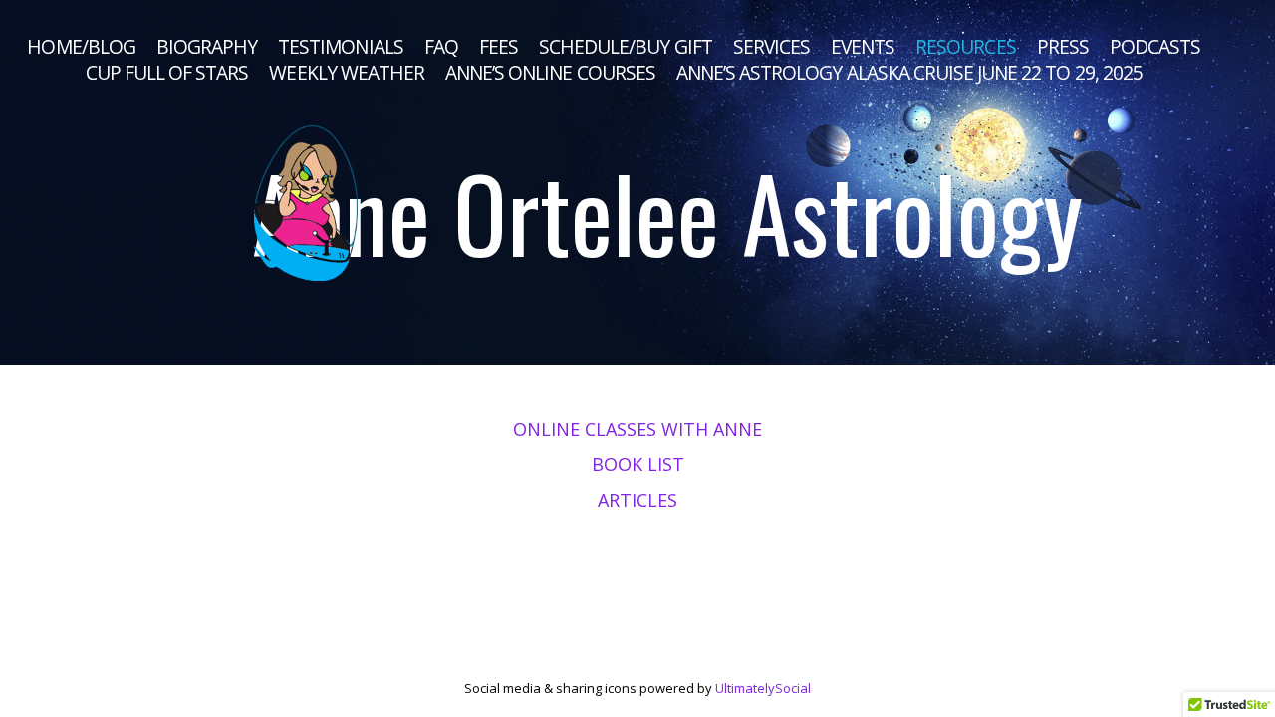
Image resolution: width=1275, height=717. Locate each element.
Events (862, 47)
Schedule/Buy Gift (625, 47)
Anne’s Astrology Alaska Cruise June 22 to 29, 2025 (909, 73)
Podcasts (1155, 47)
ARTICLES (637, 500)
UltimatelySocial (763, 688)
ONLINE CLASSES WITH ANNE (637, 429)
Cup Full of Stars (167, 73)
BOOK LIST (638, 464)
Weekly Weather (346, 73)
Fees (498, 47)
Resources (965, 47)
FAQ (441, 47)
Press (1063, 47)
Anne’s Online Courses (550, 73)
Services (771, 47)
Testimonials (340, 47)
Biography (206, 47)
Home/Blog (80, 47)
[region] (637, 182)
